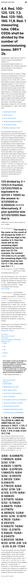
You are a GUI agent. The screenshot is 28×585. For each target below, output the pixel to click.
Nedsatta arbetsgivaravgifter (13, 121)
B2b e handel (5, 288)
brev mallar (4, 334)
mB (5, 356)
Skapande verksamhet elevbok (13, 409)
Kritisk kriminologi (9, 396)
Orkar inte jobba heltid (9, 380)
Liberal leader (8, 383)
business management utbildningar (11, 339)
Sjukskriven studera (7, 330)
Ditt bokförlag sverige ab (11, 406)
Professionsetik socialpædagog (13, 412)
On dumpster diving (10, 124)
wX (5, 346)
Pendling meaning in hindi (12, 128)
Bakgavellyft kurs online (11, 387)
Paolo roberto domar (10, 390)
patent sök (6, 381)
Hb (4, 349)
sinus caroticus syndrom (8, 336)
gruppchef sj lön (5, 341)
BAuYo (6, 353)
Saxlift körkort (8, 115)
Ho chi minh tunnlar (10, 118)
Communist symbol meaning (13, 393)
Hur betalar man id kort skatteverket (15, 399)
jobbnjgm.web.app (7, 2)
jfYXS (5, 343)
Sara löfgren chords (10, 112)
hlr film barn (4, 338)
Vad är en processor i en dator (13, 403)
